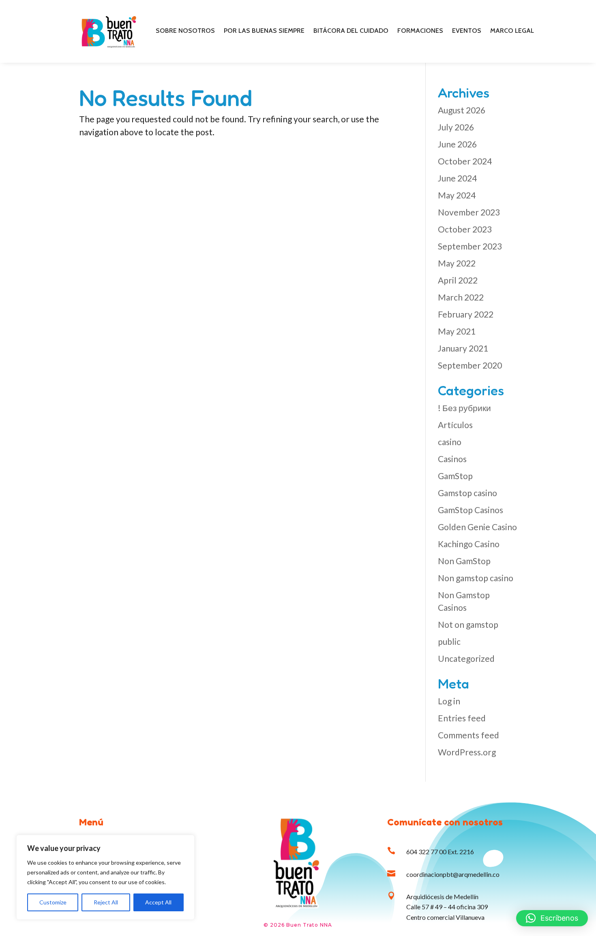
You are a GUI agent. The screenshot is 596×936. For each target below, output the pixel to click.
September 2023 (470, 246)
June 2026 (457, 144)
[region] (105, 877)
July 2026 (456, 127)
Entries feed (462, 718)
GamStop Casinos (470, 510)
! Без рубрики (464, 408)
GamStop (455, 476)
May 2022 (457, 263)
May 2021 (457, 331)
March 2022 (461, 297)
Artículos (455, 425)
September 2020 (470, 365)
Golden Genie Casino (477, 527)
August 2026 (461, 110)
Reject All (106, 902)
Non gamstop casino (475, 578)
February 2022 (465, 314)
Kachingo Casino (469, 544)
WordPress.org (467, 752)
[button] (552, 918)
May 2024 (457, 195)
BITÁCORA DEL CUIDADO (350, 31)
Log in (449, 701)
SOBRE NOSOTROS (185, 31)
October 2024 (465, 161)
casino (449, 442)
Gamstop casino (467, 493)
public (449, 641)
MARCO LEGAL (512, 31)
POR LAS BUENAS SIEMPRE (264, 31)
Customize (52, 902)
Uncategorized (466, 658)
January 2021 (463, 348)
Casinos (452, 459)
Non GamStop (464, 561)
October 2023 (465, 229)
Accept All (158, 902)
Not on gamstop (468, 624)
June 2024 (457, 178)
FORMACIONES (420, 31)
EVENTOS (466, 31)
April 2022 (458, 280)
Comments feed (468, 735)
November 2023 (469, 212)
